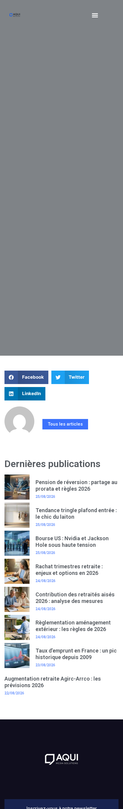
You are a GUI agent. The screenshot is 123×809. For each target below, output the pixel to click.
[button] (95, 15)
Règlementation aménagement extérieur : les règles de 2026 (73, 625)
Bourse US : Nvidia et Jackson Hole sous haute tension (72, 541)
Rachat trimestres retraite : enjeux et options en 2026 (69, 569)
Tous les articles (65, 424)
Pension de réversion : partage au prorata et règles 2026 (76, 485)
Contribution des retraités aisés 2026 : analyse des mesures (75, 597)
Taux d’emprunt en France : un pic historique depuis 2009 (76, 653)
